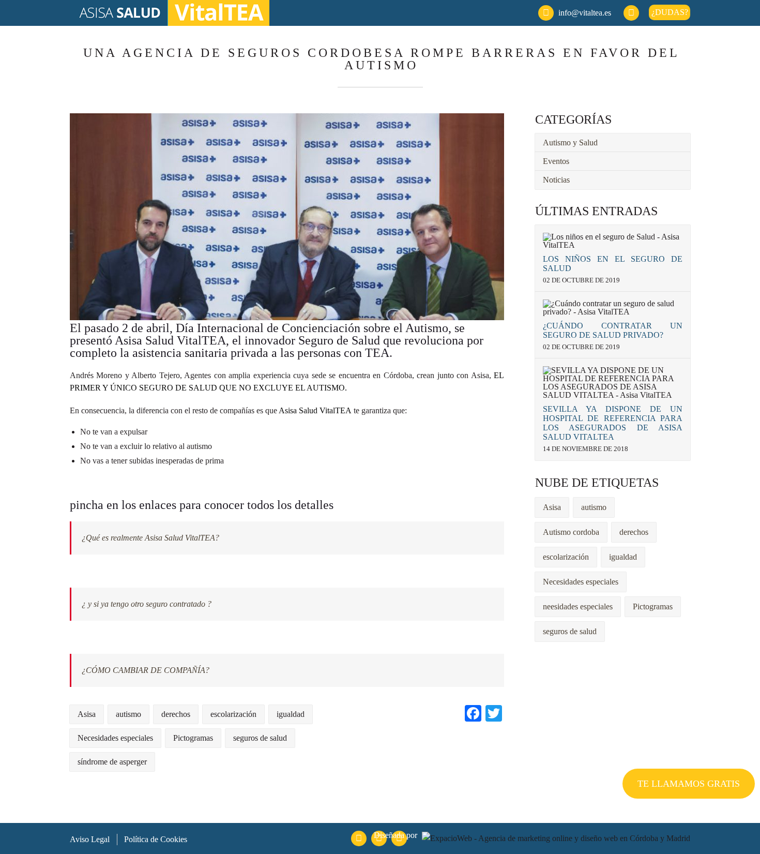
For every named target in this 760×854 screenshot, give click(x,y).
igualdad (623, 556)
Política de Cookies (155, 839)
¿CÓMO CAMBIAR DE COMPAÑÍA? (145, 670)
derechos (633, 532)
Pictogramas (653, 606)
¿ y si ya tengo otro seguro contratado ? (146, 604)
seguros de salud (570, 631)
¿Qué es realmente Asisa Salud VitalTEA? (150, 537)
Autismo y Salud (570, 142)
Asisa (552, 507)
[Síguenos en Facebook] (631, 12)
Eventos (556, 161)
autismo (593, 507)
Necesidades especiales (580, 581)
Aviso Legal (90, 839)
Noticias (556, 179)
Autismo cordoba (571, 532)
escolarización (566, 556)
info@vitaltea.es (584, 13)
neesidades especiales (578, 606)
